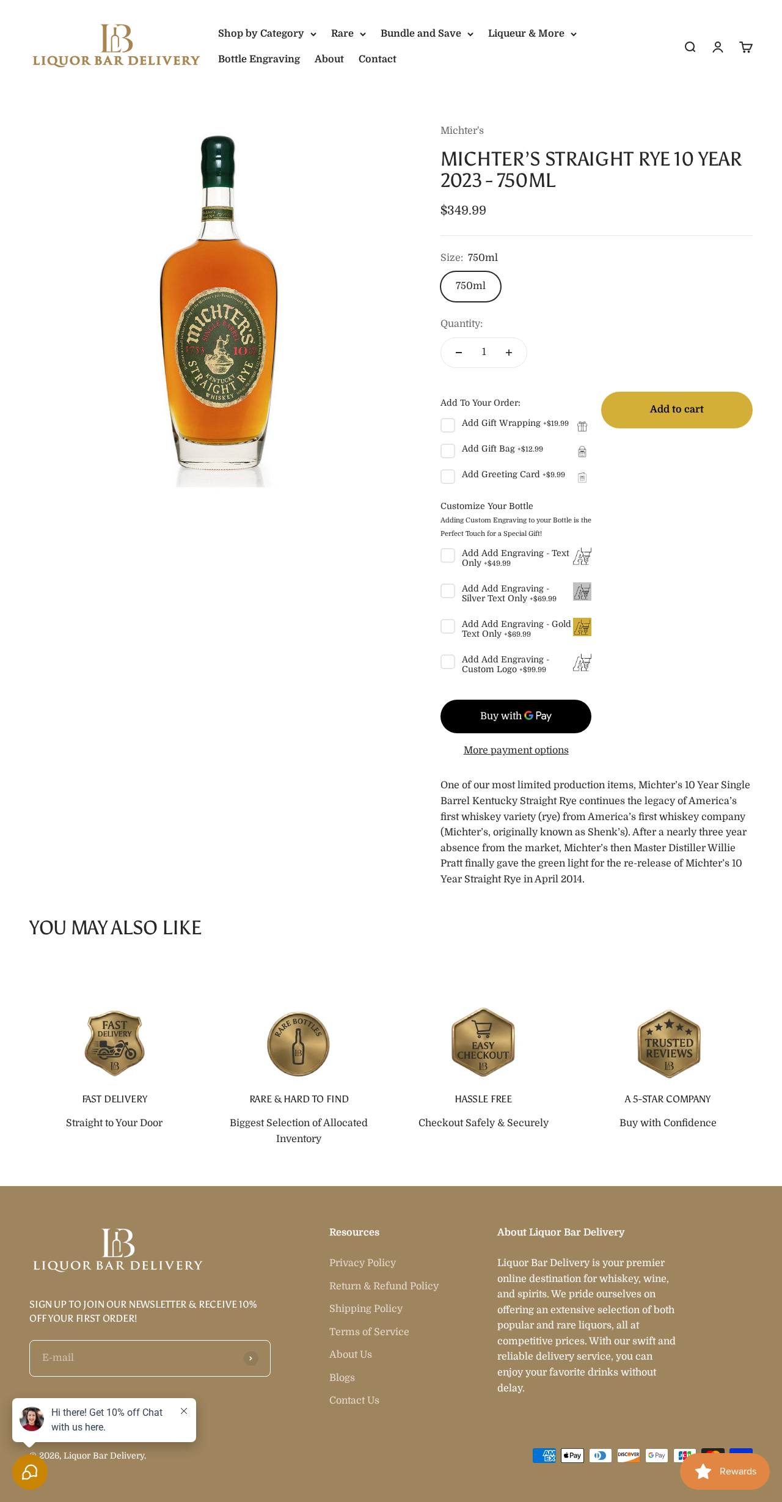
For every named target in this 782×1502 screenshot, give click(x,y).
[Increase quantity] (509, 352)
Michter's (462, 130)
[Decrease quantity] (459, 352)
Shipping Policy (366, 1308)
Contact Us (354, 1400)
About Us (350, 1354)
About (329, 59)
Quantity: (461, 323)
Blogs (342, 1377)
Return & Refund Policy (384, 1286)
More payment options (516, 750)
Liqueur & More (526, 33)
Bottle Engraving (259, 59)
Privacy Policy (362, 1263)
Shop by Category (261, 33)
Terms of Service (369, 1332)
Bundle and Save (421, 33)
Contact (377, 59)
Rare (342, 33)
